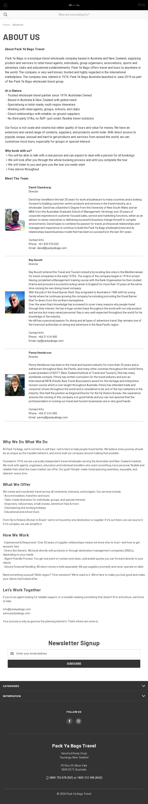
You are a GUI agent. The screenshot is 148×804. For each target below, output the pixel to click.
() (143, 5)
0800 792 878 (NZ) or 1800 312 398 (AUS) (76, 777)
